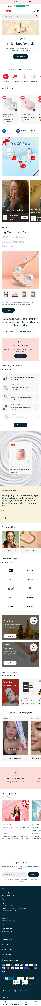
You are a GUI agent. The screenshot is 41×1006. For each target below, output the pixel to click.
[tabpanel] (20, 301)
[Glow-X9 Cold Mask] (28, 687)
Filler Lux (9, 998)
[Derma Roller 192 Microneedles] (6, 397)
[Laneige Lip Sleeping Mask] (6, 417)
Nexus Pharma (15, 404)
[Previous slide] (7, 69)
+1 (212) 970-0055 (8, 906)
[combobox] (20, 16)
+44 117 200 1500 (7, 910)
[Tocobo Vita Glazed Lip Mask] (20, 454)
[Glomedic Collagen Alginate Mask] (23, 294)
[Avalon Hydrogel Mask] (6, 294)
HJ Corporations (26, 115)
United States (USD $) (11, 960)
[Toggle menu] (3, 11)
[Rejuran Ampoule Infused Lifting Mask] (10, 104)
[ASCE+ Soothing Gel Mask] (6, 387)
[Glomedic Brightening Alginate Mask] (32, 294)
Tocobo (12, 467)
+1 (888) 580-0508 (8, 908)
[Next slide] (34, 69)
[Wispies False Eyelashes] (14, 294)
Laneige (13, 414)
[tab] (15, 232)
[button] (3, 2)
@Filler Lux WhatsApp (9, 921)
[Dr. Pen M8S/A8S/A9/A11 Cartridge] (6, 377)
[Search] (37, 16)
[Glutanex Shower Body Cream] (6, 407)
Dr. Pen (13, 374)
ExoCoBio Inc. (15, 384)
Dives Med (24, 698)
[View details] (37, 377)
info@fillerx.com (7, 931)
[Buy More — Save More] (20, 270)
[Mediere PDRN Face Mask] (28, 104)
